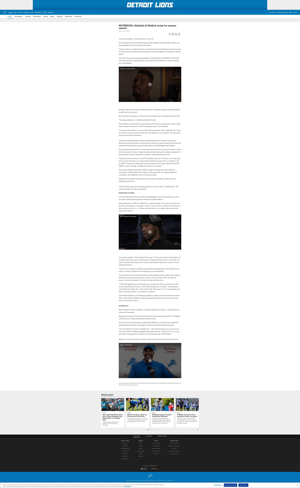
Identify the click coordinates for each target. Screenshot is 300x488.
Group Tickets (156, 453)
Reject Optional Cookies (230, 485)
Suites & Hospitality (156, 451)
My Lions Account (156, 443)
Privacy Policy (125, 456)
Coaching (141, 448)
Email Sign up (125, 451)
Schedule (141, 445)
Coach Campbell (140, 451)
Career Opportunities (125, 448)
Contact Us (125, 443)
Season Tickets (156, 445)
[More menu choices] (55, 12)
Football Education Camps (173, 445)
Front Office (124, 445)
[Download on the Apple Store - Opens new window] (144, 468)
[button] (150, 84)
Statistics (141, 453)
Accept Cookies (243, 485)
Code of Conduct (125, 458)
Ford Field (174, 448)
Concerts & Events (174, 453)
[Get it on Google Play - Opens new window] (155, 469)
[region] (150, 485)
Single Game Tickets (156, 448)
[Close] (297, 485)
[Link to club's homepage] (4, 12)
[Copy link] (179, 34)
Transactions (140, 456)
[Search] (269, 12)
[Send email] (176, 35)
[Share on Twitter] (173, 35)
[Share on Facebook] (169, 35)
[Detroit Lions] (150, 476)
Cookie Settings (217, 485)
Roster (140, 443)
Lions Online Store (174, 443)
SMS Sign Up (125, 453)
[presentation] (198, 430)
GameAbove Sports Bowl (174, 451)
